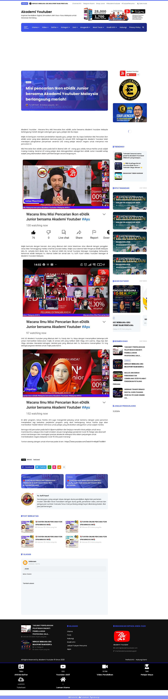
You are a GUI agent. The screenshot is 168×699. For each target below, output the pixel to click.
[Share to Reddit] (59, 469)
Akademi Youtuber (36, 13)
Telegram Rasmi (89, 7)
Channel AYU (76, 7)
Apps (69, 651)
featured (36, 461)
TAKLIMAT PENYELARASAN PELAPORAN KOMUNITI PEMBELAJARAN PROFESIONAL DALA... (55, 3)
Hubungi (123, 29)
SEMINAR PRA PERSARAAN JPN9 (129, 321)
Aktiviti (28, 84)
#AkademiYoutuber (113, 7)
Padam (29, 576)
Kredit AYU (111, 29)
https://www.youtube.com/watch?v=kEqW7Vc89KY (85, 443)
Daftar (54, 29)
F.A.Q (69, 637)
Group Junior (100, 7)
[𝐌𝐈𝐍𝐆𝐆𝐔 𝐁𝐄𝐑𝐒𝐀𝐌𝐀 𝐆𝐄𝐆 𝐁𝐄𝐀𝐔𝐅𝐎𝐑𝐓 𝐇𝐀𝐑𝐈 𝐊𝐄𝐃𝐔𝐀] (118, 370)
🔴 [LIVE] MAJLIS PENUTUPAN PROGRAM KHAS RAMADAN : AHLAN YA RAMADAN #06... (129, 201)
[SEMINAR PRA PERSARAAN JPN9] (130, 301)
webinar (127, 362)
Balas (24, 576)
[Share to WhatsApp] (49, 469)
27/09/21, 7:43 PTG (34, 566)
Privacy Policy (134, 29)
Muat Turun (97, 29)
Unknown (32, 563)
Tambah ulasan (28, 585)
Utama (35, 29)
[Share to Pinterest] (54, 469)
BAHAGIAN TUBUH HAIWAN (133, 175)
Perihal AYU (129, 661)
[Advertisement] (84, 52)
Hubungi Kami (141, 661)
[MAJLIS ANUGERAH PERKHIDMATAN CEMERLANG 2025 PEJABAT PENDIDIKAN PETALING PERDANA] (118, 382)
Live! (74, 29)
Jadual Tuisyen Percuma (77, 647)
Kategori (64, 29)
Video (44, 29)
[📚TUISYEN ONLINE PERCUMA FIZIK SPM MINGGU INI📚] (27, 534)
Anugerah (84, 29)
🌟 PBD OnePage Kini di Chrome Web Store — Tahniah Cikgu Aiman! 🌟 (132, 167)
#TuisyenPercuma (128, 7)
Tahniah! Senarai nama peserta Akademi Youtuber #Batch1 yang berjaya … (133, 157)
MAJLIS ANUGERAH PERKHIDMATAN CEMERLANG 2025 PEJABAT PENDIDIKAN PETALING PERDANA (129, 380)
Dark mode (143, 7)
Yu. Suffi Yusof (43, 497)
